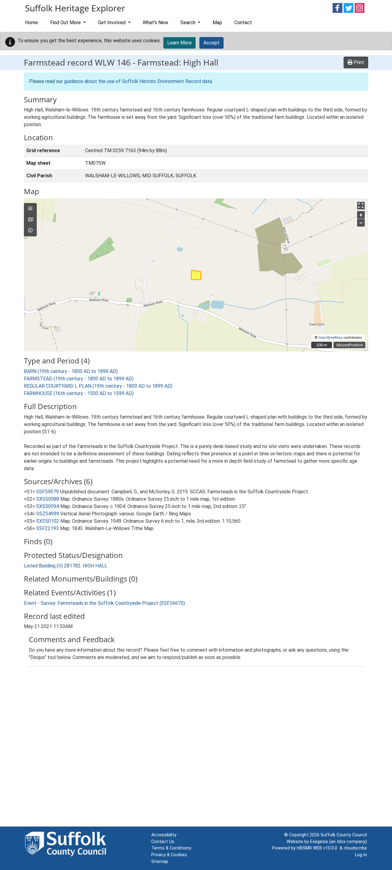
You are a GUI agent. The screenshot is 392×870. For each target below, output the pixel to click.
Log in (361, 854)
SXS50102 (47, 521)
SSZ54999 (47, 514)
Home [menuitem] (31, 22)
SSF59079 (47, 492)
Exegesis (319, 841)
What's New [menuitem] (155, 22)
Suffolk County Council (344, 835)
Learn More (179, 43)
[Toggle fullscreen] (361, 205)
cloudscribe (355, 848)
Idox (341, 841)
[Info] (30, 230)
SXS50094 (47, 506)
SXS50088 (47, 499)
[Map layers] (30, 208)
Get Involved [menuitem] (112, 22)
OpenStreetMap (330, 338)
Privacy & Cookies (169, 854)
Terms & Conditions (171, 848)
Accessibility (163, 835)
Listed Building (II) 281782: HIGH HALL (65, 566)
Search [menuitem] (188, 22)
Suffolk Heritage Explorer (75, 8)
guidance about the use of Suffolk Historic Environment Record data (138, 81)
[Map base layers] (30, 219)
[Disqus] (196, 747)
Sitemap (159, 861)
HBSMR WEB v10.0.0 (318, 848)
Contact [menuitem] (243, 22)
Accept (211, 43)
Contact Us (162, 841)
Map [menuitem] (217, 22)
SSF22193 (47, 528)
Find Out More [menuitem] (66, 22)
